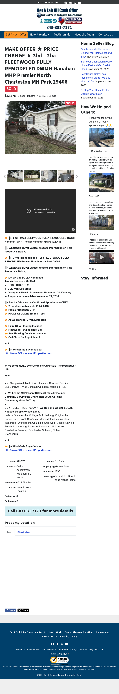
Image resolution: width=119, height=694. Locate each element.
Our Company (102, 632)
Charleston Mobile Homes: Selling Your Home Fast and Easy (96, 52)
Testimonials (62, 34)
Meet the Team (84, 34)
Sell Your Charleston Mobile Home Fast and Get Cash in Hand (96, 65)
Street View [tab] (23, 532)
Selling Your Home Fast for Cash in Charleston (95, 92)
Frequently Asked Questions (79, 632)
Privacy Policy (62, 636)
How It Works (38, 34)
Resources (47, 636)
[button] (4, 176)
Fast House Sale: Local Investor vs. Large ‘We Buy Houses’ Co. (95, 77)
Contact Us (105, 34)
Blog (74, 636)
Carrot (79, 675)
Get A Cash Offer (16, 34)
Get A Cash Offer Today (21, 632)
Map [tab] (9, 532)
